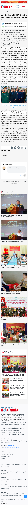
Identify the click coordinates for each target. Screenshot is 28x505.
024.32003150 (11, 445)
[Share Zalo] (15, 147)
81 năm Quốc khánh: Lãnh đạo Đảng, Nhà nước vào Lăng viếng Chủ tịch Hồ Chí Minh (18, 394)
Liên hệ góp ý (6, 456)
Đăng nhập (18, 6)
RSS (3, 458)
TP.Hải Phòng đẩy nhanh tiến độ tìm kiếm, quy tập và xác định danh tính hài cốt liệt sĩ (14, 266)
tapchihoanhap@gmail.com (12, 447)
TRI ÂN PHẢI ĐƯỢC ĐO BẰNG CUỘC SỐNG (12, 241)
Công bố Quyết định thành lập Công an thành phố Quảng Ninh (18, 379)
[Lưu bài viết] (22, 147)
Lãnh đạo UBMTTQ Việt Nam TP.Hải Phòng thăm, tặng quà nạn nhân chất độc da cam (14, 292)
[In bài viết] (25, 147)
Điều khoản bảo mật (7, 454)
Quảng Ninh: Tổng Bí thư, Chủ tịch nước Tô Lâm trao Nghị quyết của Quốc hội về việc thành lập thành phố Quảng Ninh (17, 388)
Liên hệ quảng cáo (7, 452)
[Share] (18, 147)
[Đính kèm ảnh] (20, 175)
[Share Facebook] (12, 147)
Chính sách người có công (7, 11)
